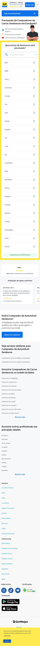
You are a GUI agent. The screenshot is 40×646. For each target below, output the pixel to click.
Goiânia (4, 455)
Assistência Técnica (8, 488)
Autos (3, 498)
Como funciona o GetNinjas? (15, 38)
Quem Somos (6, 543)
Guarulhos (5, 470)
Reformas (5, 523)
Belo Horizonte (6, 459)
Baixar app (30, 5)
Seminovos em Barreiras (9, 382)
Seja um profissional (12, 13)
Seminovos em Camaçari (9, 386)
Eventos (4, 513)
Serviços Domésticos (8, 534)
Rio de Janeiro (6, 443)
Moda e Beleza (6, 518)
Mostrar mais (20, 417)
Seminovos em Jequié (8, 401)
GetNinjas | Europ (7, 553)
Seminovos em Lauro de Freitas (11, 409)
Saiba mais (7, 636)
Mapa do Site (6, 574)
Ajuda (3, 579)
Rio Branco (5, 435)
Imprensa (19, 627)
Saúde (4, 528)
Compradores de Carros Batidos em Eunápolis (16, 358)
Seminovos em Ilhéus (8, 394)
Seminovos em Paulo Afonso (10, 413)
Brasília (4, 463)
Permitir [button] (7, 641)
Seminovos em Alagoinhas (10, 378)
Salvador (4, 451)
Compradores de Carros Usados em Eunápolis (16, 362)
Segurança (5, 569)
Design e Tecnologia (8, 508)
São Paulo (5, 439)
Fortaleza (4, 447)
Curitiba (4, 466)
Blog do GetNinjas (7, 564)
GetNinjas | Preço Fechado (10, 548)
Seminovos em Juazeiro (9, 405)
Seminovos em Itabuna (9, 398)
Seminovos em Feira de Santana (11, 390)
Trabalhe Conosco (7, 558)
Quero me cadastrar (12, 335)
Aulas (3, 493)
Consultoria (5, 503)
